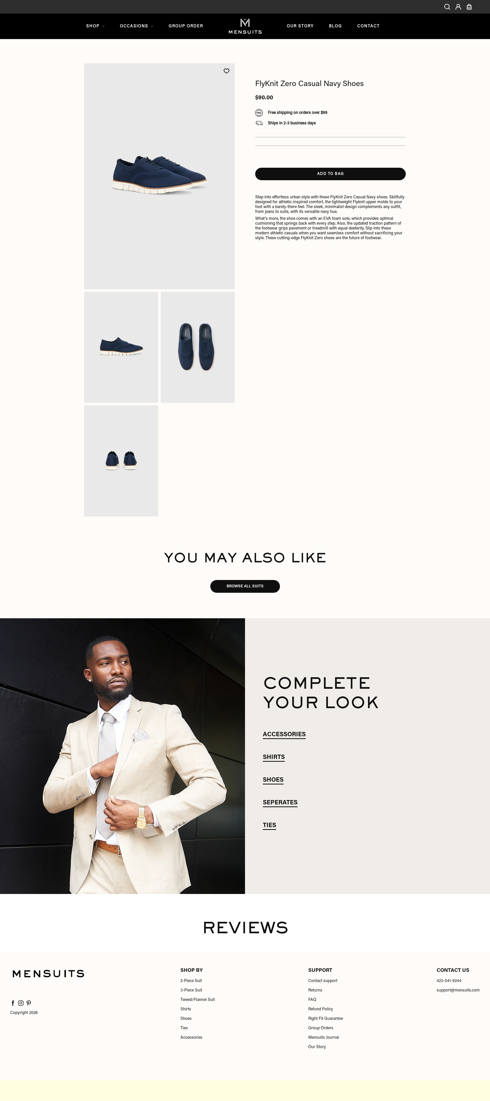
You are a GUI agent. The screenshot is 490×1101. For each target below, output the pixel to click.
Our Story (300, 26)
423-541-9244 (449, 981)
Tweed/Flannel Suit (197, 1000)
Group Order (186, 26)
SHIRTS (274, 757)
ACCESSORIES (284, 735)
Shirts (185, 1009)
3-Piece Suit (191, 990)
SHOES (273, 780)
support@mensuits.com (458, 990)
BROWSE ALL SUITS (245, 586)
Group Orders (320, 1028)
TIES (269, 825)
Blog (335, 26)
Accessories (191, 1038)
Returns (315, 990)
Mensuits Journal (323, 1038)
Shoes (186, 1019)
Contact (368, 26)
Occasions (134, 26)
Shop (93, 26)
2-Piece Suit (191, 981)
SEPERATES (280, 803)
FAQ (312, 1000)
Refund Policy (320, 1009)
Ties (184, 1028)
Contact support (322, 981)
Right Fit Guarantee (325, 1019)
